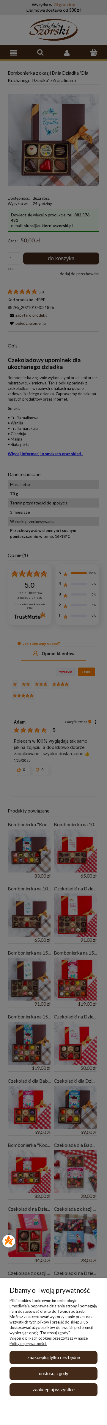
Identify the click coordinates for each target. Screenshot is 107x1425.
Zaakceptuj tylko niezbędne (53, 1357)
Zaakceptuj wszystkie (54, 1389)
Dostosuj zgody (53, 1373)
